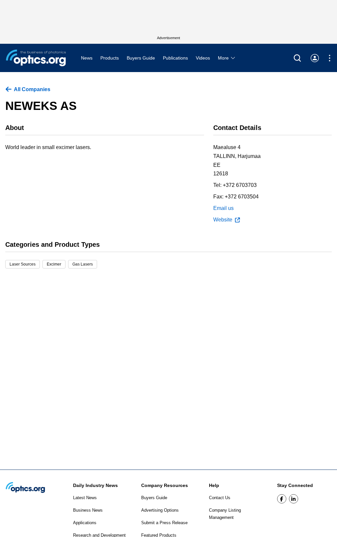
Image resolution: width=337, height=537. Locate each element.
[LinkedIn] (293, 498)
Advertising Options (160, 510)
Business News (88, 510)
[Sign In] (315, 58)
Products (109, 58)
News (86, 58)
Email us (223, 208)
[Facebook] (281, 498)
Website (222, 219)
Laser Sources (23, 264)
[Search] (297, 58)
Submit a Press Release (164, 522)
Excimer (54, 264)
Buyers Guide (141, 58)
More (224, 58)
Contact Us (219, 497)
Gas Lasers (82, 264)
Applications (84, 522)
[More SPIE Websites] (329, 58)
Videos (203, 58)
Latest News (85, 497)
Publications (175, 58)
